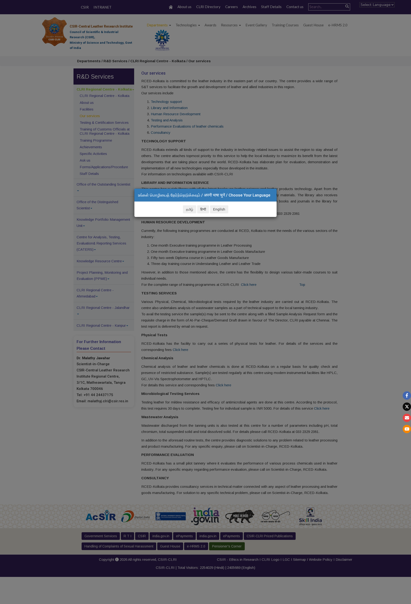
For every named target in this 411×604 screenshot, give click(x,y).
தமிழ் (189, 209)
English (219, 209)
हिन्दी (203, 209)
